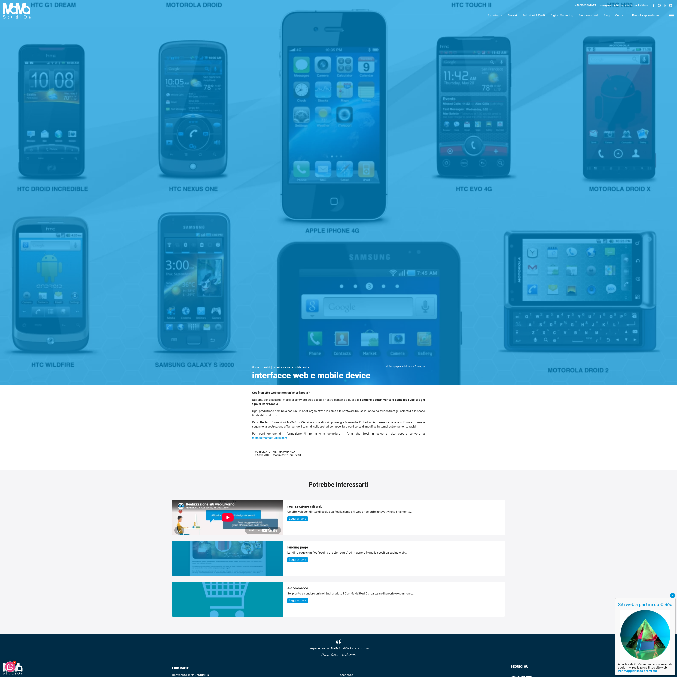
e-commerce (297, 588)
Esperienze (495, 15)
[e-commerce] (227, 599)
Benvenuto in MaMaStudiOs (190, 675)
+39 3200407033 (585, 5)
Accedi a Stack (639, 5)
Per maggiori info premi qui (637, 671)
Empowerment (588, 15)
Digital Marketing (562, 15)
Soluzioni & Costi (534, 15)
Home (255, 367)
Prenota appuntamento (647, 15)
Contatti (621, 15)
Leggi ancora (297, 518)
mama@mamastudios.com (613, 5)
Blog (607, 15)
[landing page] (227, 558)
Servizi (512, 15)
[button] (10, 666)
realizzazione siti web (304, 506)
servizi (266, 367)
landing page (297, 547)
